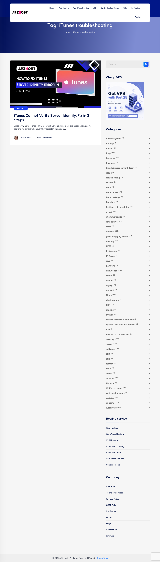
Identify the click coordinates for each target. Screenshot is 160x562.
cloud (110, 172)
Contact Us (111, 529)
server (111, 344)
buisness (112, 158)
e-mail (111, 211)
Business (112, 163)
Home (52, 8)
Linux (110, 275)
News (111, 295)
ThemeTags (102, 558)
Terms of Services (114, 493)
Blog (110, 153)
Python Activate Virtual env (121, 319)
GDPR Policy (112, 505)
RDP (109, 329)
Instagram (113, 251)
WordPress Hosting (81, 8)
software (112, 349)
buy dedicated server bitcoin (121, 167)
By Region (136, 8)
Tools (137, 17)
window (19, 108)
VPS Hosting (112, 440)
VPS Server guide (116, 388)
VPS (94, 8)
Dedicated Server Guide (119, 207)
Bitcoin (111, 148)
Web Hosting (64, 8)
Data (110, 187)
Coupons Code (113, 465)
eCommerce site (115, 216)
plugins (111, 309)
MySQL (111, 285)
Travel (110, 373)
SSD (109, 353)
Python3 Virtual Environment (122, 324)
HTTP (110, 246)
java (109, 260)
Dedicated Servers (115, 458)
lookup (111, 280)
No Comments (45, 137)
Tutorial (112, 378)
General (112, 231)
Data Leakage (114, 197)
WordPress (113, 407)
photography (114, 300)
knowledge (114, 270)
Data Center (114, 192)
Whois (109, 517)
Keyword (112, 265)
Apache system (115, 138)
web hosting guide (116, 393)
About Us (110, 486)
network (111, 290)
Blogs (108, 523)
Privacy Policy (112, 499)
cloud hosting (114, 177)
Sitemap (110, 536)
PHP (110, 304)
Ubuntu (111, 383)
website (112, 397)
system (111, 363)
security (112, 339)
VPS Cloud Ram (113, 452)
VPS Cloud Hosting (115, 446)
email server (114, 221)
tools (110, 368)
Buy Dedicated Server (110, 8)
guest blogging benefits (119, 236)
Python (111, 314)
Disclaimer (111, 511)
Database (112, 202)
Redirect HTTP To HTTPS (119, 334)
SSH (109, 358)
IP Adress (112, 256)
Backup (111, 143)
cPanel (111, 182)
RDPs (125, 8)
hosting (112, 241)
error (110, 226)
